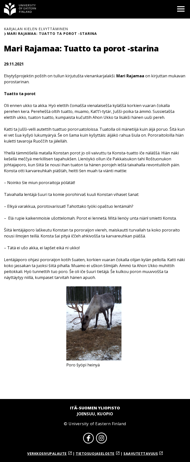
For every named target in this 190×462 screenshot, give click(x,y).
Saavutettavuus (140, 453)
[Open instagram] (101, 439)
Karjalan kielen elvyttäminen (36, 28)
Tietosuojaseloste (95, 453)
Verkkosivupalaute (47, 453)
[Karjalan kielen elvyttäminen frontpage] (20, 9)
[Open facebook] (88, 439)
